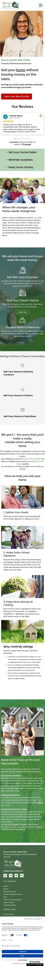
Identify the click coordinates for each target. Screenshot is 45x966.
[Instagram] (16, 875)
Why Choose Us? (9, 892)
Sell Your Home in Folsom (18, 395)
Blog (5, 897)
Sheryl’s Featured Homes (12, 894)
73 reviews (26, 144)
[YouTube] (22, 875)
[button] (41, 5)
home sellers (13, 824)
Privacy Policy (8, 914)
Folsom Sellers (8, 902)
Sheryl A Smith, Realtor (32, 459)
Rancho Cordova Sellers (12, 900)
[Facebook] (5, 875)
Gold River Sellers (9, 905)
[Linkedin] (10, 875)
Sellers (6, 886)
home (35, 218)
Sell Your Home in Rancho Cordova (18, 373)
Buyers (6, 889)
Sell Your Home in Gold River (19, 416)
